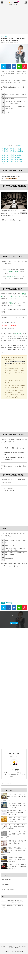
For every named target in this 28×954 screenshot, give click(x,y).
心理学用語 (18, 903)
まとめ (4, 163)
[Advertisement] (14, 20)
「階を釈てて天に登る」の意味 (11, 149)
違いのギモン (7, 889)
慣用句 (4, 905)
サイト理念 (3, 946)
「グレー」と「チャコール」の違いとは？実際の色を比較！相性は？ (17, 834)
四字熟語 (12, 903)
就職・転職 (6, 879)
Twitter (15, 623)
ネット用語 (5, 903)
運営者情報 (9, 946)
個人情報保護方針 (22, 946)
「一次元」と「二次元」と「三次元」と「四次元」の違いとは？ (17, 818)
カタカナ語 (11, 900)
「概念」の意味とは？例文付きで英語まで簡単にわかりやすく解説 (17, 804)
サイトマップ (11, 947)
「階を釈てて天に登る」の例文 (11, 155)
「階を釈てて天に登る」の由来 (11, 157)
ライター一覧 (14, 946)
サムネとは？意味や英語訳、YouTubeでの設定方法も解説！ (16, 858)
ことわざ (4, 900)
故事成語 (9, 602)
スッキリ (13, 951)
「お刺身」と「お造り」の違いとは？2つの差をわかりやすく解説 (17, 865)
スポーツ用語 (19, 900)
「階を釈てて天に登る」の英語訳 (12, 161)
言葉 (4, 602)
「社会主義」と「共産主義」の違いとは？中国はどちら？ (17, 842)
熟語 (4, 907)
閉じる (19, 145)
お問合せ (17, 947)
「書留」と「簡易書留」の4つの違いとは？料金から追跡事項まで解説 (17, 850)
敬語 (15, 905)
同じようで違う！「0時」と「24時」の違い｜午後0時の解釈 (16, 811)
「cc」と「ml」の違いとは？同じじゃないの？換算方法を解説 (17, 825)
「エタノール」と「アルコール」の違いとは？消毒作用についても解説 (17, 796)
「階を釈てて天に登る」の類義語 (12, 159)
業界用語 (21, 905)
